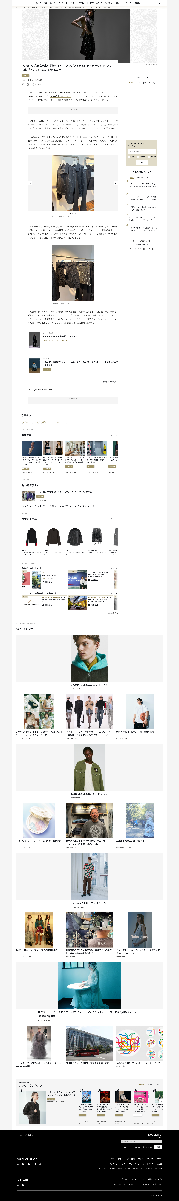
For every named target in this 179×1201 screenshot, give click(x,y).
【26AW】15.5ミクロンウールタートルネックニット (31, 553)
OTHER (153, 157)
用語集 (137, 3)
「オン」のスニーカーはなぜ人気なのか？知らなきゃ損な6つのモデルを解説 (143, 186)
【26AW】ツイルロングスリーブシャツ (53, 553)
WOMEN (142, 157)
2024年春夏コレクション (60, 96)
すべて (131, 83)
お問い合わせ (158, 1168)
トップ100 (90, 3)
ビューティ (53, 3)
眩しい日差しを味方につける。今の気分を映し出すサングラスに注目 (143, 219)
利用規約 (135, 1168)
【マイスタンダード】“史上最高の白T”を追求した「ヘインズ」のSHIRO (142, 198)
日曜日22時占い (137, 1159)
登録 (141, 162)
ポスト (118, 3)
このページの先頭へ (26, 1135)
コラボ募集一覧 (50, 593)
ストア (61, 3)
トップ (16, 7)
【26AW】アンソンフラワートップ (97, 553)
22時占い (82, 3)
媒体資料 (120, 1168)
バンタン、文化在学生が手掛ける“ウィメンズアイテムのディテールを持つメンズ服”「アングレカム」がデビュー (76, 7)
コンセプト (158, 1179)
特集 (45, 3)
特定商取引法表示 (157, 1184)
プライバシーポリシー (146, 1168)
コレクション (109, 3)
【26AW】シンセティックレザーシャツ (75, 553)
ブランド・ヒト (71, 3)
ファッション (34, 7)
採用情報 (112, 1168)
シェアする (37, 84)
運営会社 (127, 1168)
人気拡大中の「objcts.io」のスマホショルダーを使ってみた (143, 208)
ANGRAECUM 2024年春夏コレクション (60, 336)
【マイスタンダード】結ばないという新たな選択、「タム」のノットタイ (143, 229)
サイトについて (103, 1168)
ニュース (38, 3)
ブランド (124, 1179)
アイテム (133, 1179)
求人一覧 (38, 568)
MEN (132, 157)
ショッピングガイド (119, 1184)
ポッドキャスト (128, 3)
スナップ (99, 3)
